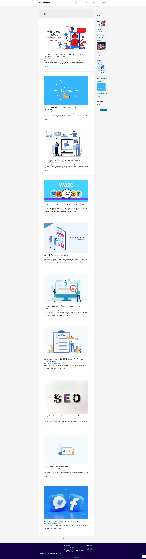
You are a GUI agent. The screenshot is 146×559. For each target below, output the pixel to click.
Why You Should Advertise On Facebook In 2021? (65, 521)
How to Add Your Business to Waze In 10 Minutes (64, 204)
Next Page (87, 538)
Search (98, 107)
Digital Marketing (51, 162)
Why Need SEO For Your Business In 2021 (61, 416)
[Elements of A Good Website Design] (101, 46)
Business (45, 58)
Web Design (86, 2)
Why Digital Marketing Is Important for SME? (63, 161)
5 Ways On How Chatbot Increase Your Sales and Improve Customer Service (101, 30)
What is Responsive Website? (56, 255)
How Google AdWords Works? (56, 467)
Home (76, 2)
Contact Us (104, 2)
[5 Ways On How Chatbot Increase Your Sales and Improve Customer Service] (101, 23)
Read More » (46, 66)
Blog (99, 2)
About (80, 2)
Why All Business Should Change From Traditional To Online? (102, 94)
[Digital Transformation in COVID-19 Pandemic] (101, 65)
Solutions (93, 2)
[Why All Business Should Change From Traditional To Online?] (101, 87)
